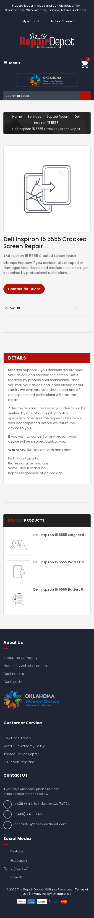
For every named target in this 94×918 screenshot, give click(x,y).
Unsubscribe (62, 894)
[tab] (47, 358)
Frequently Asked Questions (26, 665)
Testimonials (13, 673)
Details (17, 358)
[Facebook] (89, 308)
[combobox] (47, 95)
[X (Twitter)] (77, 309)
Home (17, 116)
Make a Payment (62, 21)
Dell (77, 116)
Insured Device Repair (21, 754)
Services (34, 116)
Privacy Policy (41, 894)
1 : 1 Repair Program (18, 762)
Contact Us (12, 681)
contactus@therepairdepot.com (40, 824)
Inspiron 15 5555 (46, 122)
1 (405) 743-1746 (28, 814)
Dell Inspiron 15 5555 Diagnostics (60, 535)
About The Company (20, 657)
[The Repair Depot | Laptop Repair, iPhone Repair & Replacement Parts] (47, 40)
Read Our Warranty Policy (24, 746)
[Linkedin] (66, 308)
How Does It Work (17, 738)
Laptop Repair (58, 116)
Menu (14, 63)
